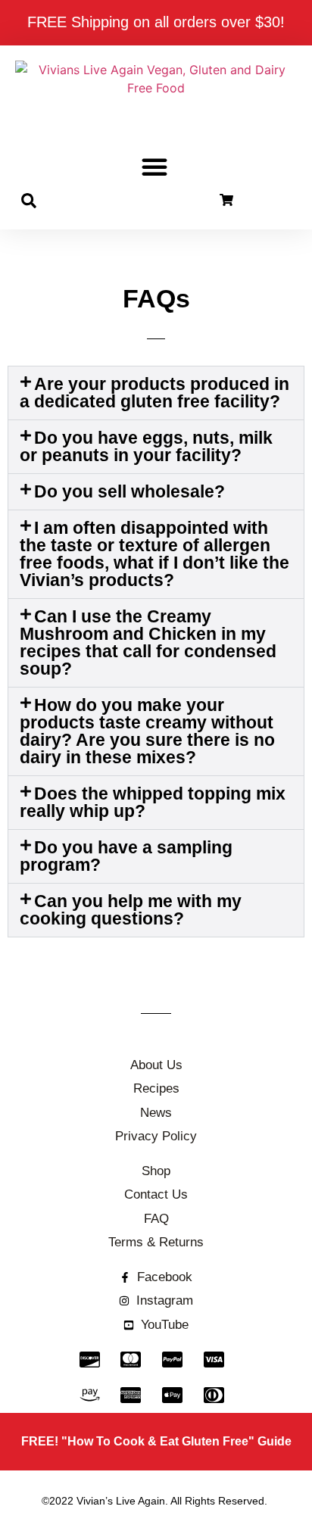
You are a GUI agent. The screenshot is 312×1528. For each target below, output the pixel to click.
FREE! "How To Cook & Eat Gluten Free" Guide (156, 1441)
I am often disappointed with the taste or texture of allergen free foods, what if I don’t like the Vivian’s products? (154, 554)
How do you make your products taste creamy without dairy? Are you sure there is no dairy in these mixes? (147, 731)
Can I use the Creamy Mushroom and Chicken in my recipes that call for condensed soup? (148, 642)
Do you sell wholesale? (129, 491)
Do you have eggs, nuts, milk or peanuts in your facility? (146, 446)
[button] (154, 166)
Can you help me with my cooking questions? (131, 909)
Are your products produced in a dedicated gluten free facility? (154, 392)
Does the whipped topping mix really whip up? (152, 802)
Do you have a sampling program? (126, 856)
